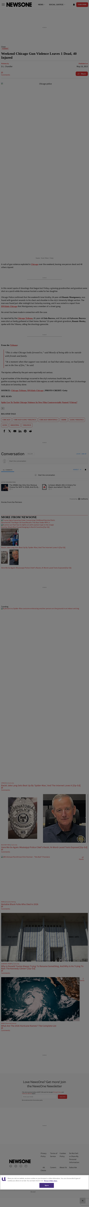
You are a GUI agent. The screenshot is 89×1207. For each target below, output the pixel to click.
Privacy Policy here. (50, 1181)
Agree (47, 1185)
